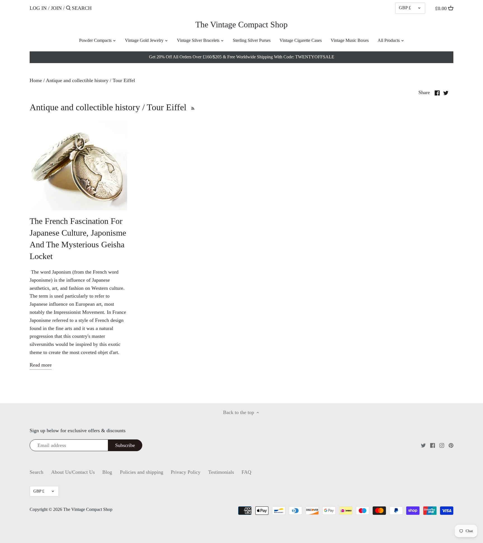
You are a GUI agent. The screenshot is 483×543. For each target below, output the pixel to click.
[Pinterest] (451, 445)
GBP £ (405, 7)
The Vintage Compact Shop (241, 24)
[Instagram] (441, 445)
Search (36, 472)
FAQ (246, 472)
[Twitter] (423, 445)
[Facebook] (432, 445)
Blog (107, 472)
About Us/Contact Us (73, 472)
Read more (41, 365)
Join (56, 8)
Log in (38, 8)
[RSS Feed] (192, 107)
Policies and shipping (141, 472)
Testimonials (221, 472)
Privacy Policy (185, 472)
